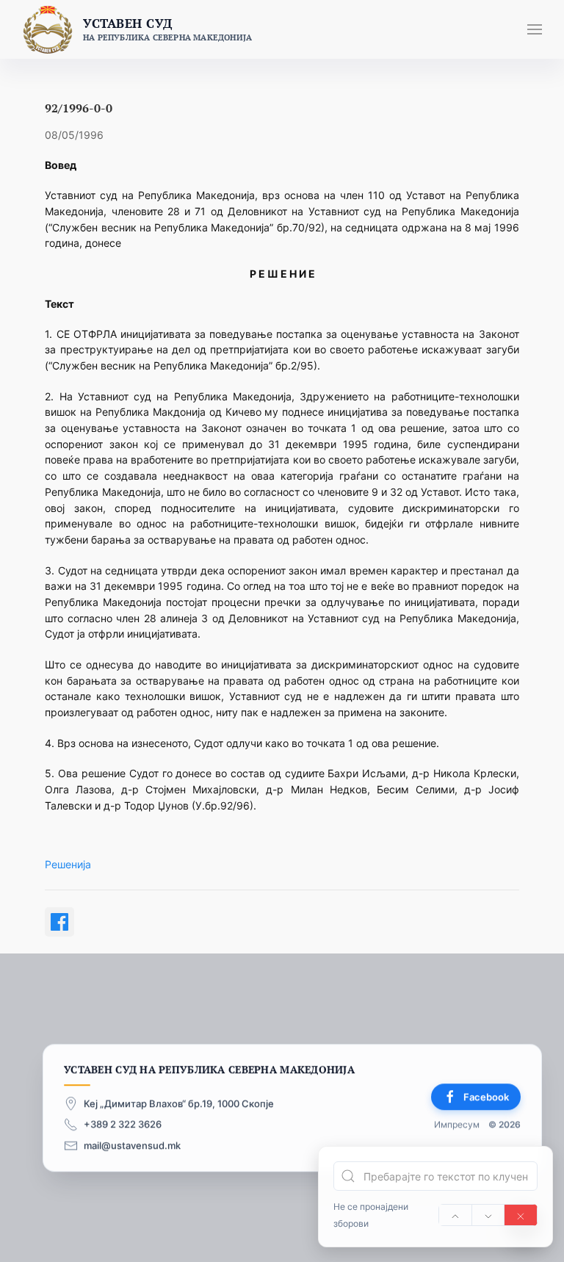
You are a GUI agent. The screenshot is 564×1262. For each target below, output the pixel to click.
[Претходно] (455, 1215)
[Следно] (488, 1215)
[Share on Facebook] (59, 922)
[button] (534, 29)
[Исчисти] (521, 1215)
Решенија (68, 864)
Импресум (457, 1125)
